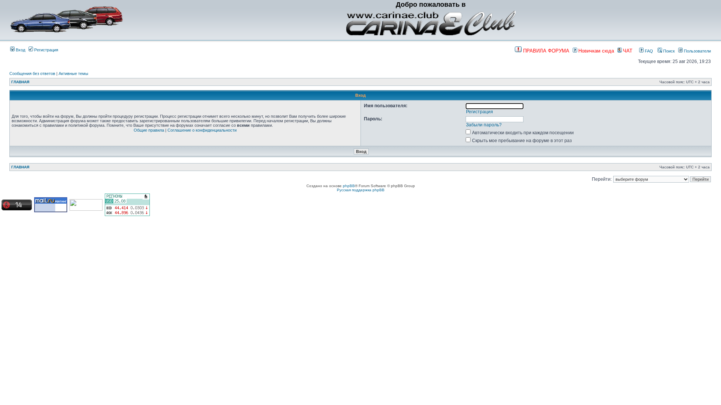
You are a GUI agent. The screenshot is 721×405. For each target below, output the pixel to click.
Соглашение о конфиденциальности (202, 130)
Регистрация (45, 50)
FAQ (648, 51)
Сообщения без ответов (32, 73)
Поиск (668, 51)
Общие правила (149, 130)
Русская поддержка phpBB (361, 190)
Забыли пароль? (484, 125)
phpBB (349, 186)
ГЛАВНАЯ (20, 82)
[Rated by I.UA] (86, 209)
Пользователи (697, 51)
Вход (20, 50)
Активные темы (73, 73)
